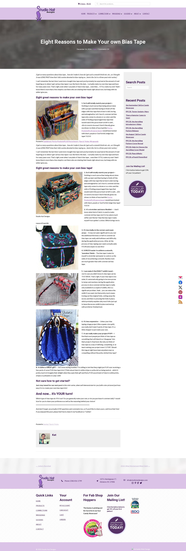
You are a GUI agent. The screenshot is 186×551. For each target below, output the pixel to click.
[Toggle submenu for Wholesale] (121, 14)
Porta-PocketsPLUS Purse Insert (65, 141)
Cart (62, 515)
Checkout (64, 510)
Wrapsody (94, 141)
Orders (63, 519)
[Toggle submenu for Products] (96, 14)
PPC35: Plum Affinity (134, 153)
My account (65, 505)
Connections (41, 510)
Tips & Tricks (84, 141)
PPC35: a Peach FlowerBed (136, 157)
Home (38, 501)
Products (40, 505)
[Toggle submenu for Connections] (110, 14)
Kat (94, 49)
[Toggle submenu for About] (140, 14)
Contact (40, 529)
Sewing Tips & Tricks (51, 424)
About (38, 524)
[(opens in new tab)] (93, 528)
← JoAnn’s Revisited (43, 466)
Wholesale (40, 515)
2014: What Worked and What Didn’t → (135, 466)
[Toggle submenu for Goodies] (131, 14)
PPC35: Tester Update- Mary (137, 111)
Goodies (39, 520)
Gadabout (47, 141)
